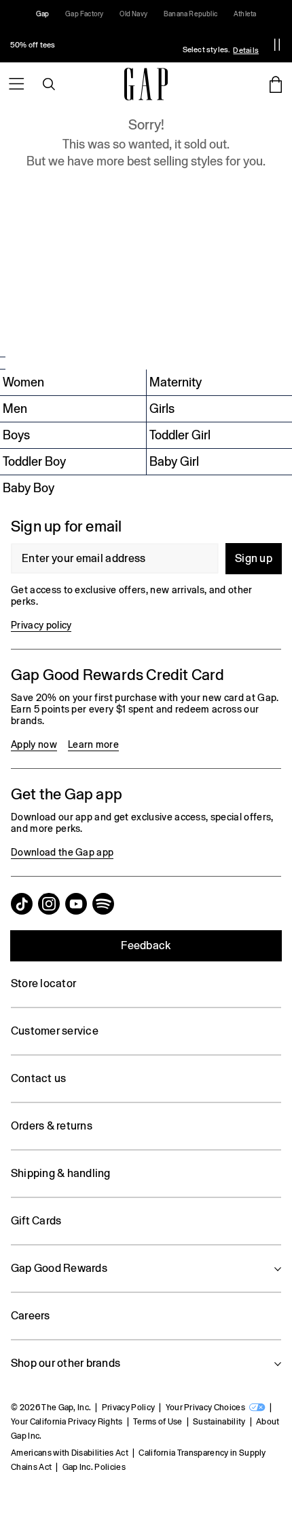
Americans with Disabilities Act (69, 1453)
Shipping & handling (61, 1173)
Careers (30, 1315)
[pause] (277, 44)
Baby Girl (174, 461)
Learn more (93, 744)
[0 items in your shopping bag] (275, 84)
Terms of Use (158, 1422)
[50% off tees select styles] (131, 44)
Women (23, 382)
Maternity (175, 382)
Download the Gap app (62, 852)
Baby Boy (28, 488)
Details (246, 50)
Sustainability (219, 1422)
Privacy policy (41, 625)
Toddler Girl (180, 435)
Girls (162, 408)
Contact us (38, 1078)
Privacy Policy (128, 1407)
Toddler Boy (34, 461)
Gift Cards (36, 1220)
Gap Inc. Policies (94, 1467)
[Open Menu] (16, 84)
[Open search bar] (49, 84)
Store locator (43, 983)
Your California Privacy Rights (67, 1422)
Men (15, 408)
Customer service (54, 1030)
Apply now (34, 744)
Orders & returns (51, 1125)
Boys (16, 435)
